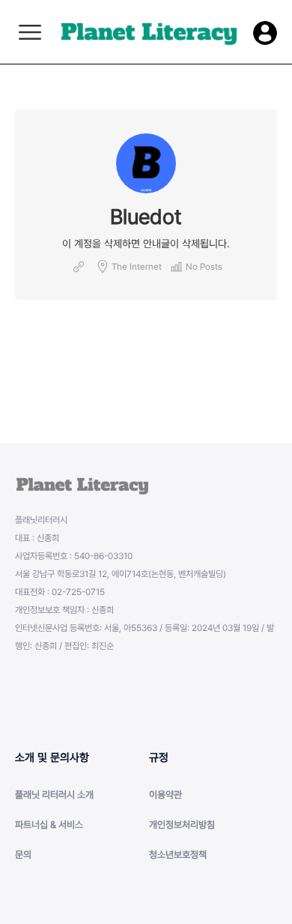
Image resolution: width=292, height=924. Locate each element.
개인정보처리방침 (182, 824)
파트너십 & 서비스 (49, 824)
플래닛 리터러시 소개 (54, 794)
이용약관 (165, 794)
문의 (23, 854)
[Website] (79, 267)
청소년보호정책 (178, 854)
